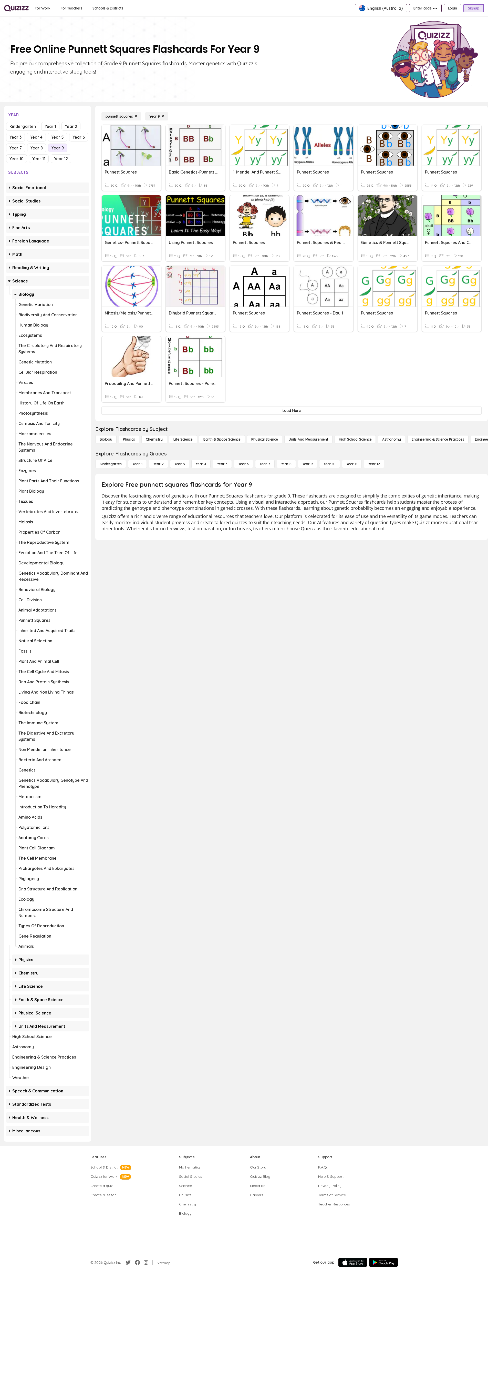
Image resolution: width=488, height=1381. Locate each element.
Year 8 (36, 147)
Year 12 (61, 158)
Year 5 (57, 137)
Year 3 (15, 137)
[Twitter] (128, 1262)
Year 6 (78, 137)
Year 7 (15, 147)
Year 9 (57, 147)
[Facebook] (137, 1262)
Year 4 (36, 137)
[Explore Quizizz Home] (16, 8)
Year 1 (50, 126)
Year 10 (16, 158)
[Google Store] (383, 1262)
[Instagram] (146, 1262)
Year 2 (71, 126)
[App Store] (352, 1262)
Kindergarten (22, 126)
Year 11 (38, 158)
